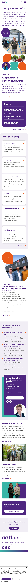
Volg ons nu (14, 528)
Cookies (22, 542)
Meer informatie (4, 581)
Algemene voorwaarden (8, 542)
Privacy (10, 544)
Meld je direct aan (14, 511)
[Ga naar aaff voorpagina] (4, 2)
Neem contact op (15, 398)
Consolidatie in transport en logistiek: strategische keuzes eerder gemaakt (12, 116)
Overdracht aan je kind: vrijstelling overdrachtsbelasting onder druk (13, 109)
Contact (17, 542)
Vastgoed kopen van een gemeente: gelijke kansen (11, 122)
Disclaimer (4, 544)
